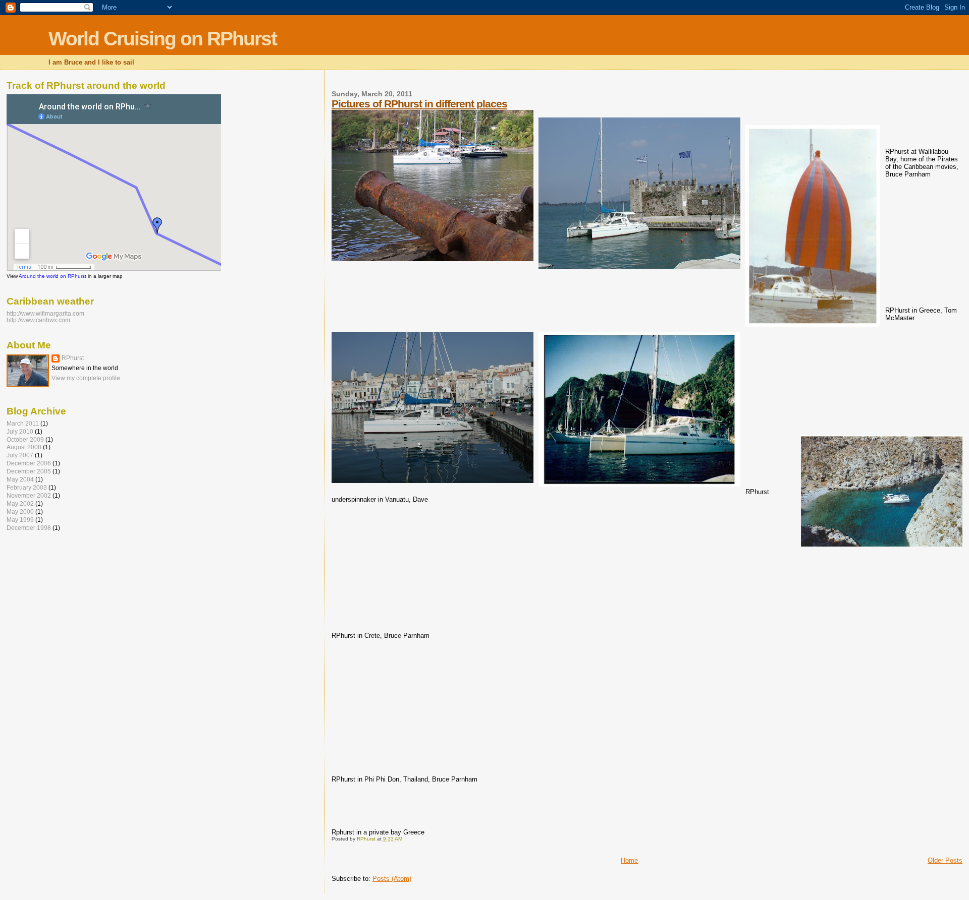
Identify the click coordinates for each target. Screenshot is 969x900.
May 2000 (20, 511)
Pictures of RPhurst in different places (419, 103)
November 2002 (29, 495)
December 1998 (29, 527)
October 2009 (25, 439)
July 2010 (20, 431)
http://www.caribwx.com (38, 320)
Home (629, 860)
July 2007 (20, 455)
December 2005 (29, 471)
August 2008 (24, 447)
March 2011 (23, 423)
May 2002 (20, 503)
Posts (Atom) (391, 878)
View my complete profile (85, 378)
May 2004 (20, 479)
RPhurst (73, 358)
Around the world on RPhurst (52, 276)
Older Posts (945, 860)
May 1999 (20, 519)
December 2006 (29, 463)
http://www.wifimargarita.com (45, 313)
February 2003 (27, 487)
